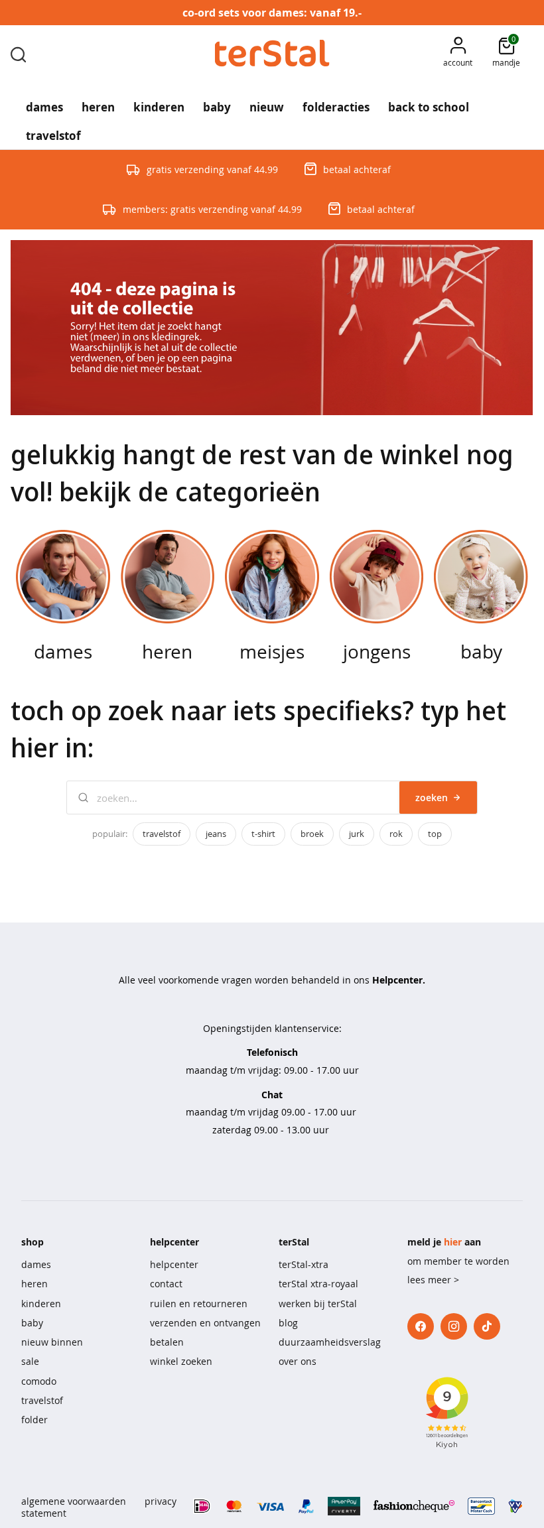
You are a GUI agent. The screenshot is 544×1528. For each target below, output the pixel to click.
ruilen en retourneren (198, 1303)
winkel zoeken (181, 1361)
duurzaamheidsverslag (330, 1342)
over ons (297, 1361)
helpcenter (174, 1264)
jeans (216, 834)
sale (30, 1361)
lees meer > (433, 1279)
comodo (38, 1381)
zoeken (431, 797)
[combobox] (19, 53)
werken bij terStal (318, 1303)
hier (453, 1242)
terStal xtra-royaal (318, 1283)
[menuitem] (44, 102)
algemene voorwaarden (73, 1501)
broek (312, 834)
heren (34, 1283)
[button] (457, 53)
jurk (356, 834)
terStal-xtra (303, 1264)
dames (36, 1264)
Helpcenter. (398, 980)
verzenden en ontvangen (205, 1322)
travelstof (161, 834)
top (435, 834)
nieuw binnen (52, 1342)
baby (32, 1322)
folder (34, 1419)
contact (166, 1283)
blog (288, 1322)
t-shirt (263, 834)
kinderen (41, 1303)
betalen (167, 1342)
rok (396, 834)
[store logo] (272, 53)
